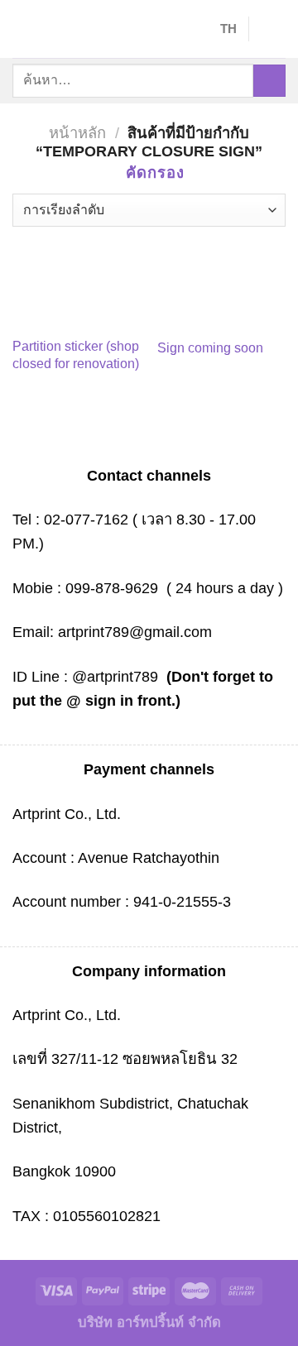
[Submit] (269, 81)
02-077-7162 (86, 519)
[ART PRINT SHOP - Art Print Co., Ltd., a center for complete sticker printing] (128, 29)
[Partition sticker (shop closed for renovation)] (76, 279)
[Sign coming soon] (221, 279)
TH (228, 29)
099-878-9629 (111, 587)
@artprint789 (113, 676)
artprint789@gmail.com (135, 631)
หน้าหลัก (77, 132)
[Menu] (24, 29)
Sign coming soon (210, 348)
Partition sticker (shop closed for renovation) (75, 354)
